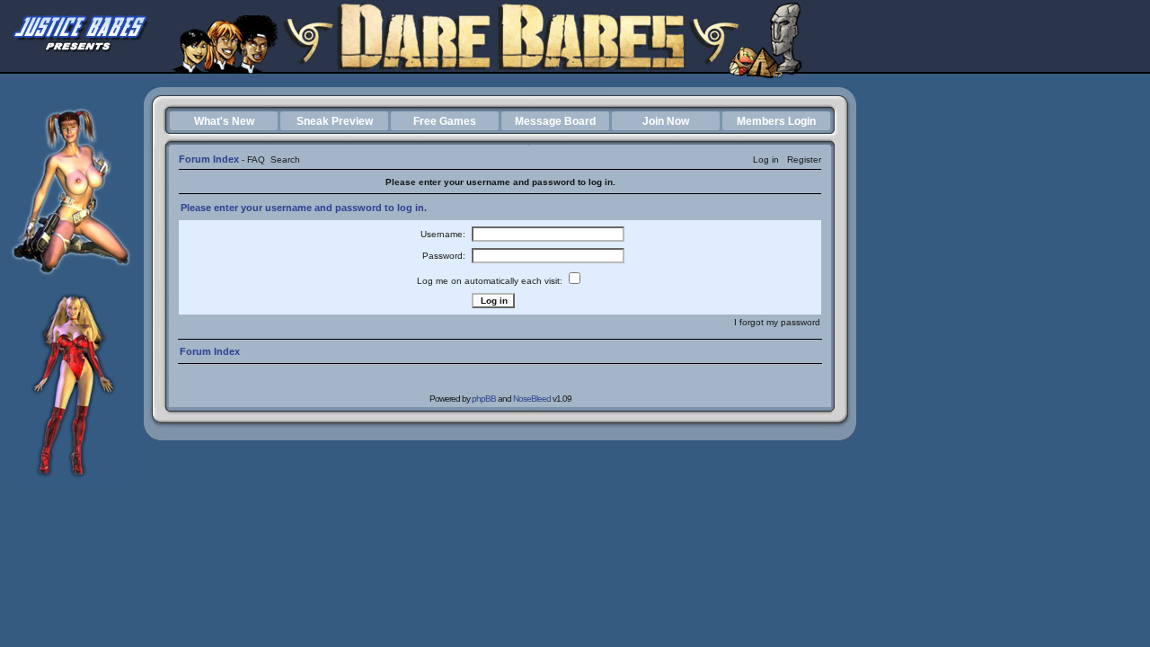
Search (285, 159)
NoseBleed (532, 398)
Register (804, 159)
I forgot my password (777, 322)
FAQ (256, 159)
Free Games (444, 121)
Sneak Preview (334, 121)
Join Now (665, 121)
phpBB (484, 398)
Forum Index (209, 159)
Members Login (776, 121)
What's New (224, 121)
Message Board (555, 121)
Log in (766, 159)
